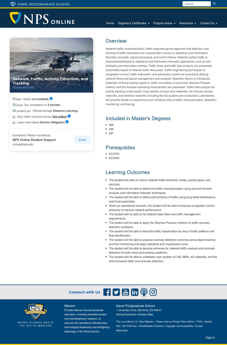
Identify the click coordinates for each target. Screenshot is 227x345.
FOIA (199, 321)
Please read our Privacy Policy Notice (175, 321)
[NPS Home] (36, 311)
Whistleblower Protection (151, 326)
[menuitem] (110, 23)
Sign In (210, 337)
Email (82, 140)
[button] (52, 98)
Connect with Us (84, 292)
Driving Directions (126, 314)
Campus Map (145, 314)
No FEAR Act (129, 326)
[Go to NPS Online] (42, 18)
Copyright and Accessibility (179, 326)
